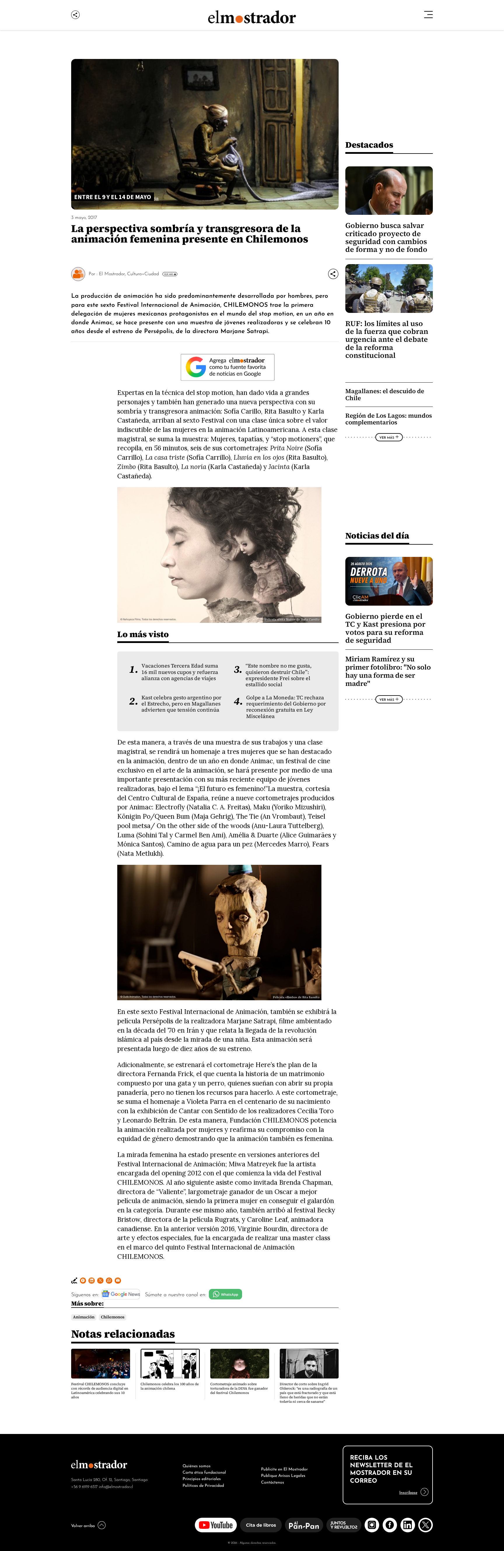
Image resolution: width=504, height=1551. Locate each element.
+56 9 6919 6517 (84, 1486)
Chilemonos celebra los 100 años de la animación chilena (170, 1386)
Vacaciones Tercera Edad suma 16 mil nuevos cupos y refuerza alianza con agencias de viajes (179, 672)
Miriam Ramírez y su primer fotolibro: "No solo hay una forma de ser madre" (388, 671)
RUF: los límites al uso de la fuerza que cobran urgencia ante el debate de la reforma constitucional (386, 339)
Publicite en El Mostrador (284, 1468)
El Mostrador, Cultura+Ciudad (129, 273)
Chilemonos (113, 1317)
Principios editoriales (202, 1478)
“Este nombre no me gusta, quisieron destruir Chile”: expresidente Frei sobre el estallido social (279, 675)
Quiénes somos (197, 1465)
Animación (83, 1317)
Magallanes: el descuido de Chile (384, 394)
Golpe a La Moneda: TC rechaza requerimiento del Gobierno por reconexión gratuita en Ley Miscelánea (286, 707)
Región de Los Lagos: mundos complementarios (388, 419)
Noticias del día (377, 535)
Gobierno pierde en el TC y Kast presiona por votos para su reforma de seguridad (385, 628)
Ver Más (168, 274)
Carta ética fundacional (204, 1472)
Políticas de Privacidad (203, 1485)
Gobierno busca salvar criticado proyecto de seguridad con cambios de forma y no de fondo (386, 237)
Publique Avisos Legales (283, 1475)
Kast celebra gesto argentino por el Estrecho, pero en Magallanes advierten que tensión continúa (181, 704)
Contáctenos (272, 1481)
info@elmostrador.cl (116, 1486)
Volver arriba (83, 1525)
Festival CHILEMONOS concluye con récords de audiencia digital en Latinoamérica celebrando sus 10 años (99, 1391)
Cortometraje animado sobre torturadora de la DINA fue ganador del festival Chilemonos (239, 1388)
